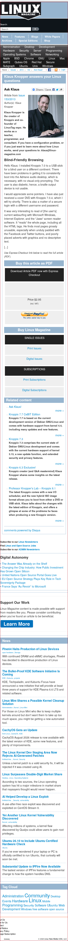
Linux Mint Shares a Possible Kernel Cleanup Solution (33, 702)
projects (17, 678)
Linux (11, 778)
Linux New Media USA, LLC (55, 939)
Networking (52, 54)
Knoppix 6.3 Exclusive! (22, 467)
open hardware (7, 652)
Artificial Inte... (7, 759)
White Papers (52, 36)
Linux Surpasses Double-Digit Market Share (32, 774)
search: (3, 24)
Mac (62, 58)
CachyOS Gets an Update (19, 730)
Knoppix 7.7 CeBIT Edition (24, 414)
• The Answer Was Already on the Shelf (23, 563)
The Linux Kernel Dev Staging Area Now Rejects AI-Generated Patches (29, 754)
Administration (7, 707)
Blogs (34, 36)
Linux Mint (23, 707)
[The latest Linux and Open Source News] (56, 69)
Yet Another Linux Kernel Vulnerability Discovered (28, 817)
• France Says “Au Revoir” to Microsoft (23, 586)
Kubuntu (10, 678)
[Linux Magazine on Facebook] (49, 69)
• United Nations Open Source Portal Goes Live (28, 575)
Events (6, 901)
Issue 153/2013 (14, 97)
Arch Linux (6, 733)
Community (37, 895)
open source (56, 909)
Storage (17, 652)
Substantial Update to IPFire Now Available (31, 866)
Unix (35, 66)
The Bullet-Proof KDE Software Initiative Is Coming (31, 672)
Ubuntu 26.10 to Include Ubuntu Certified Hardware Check (30, 842)
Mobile (46, 901)
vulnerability (24, 800)
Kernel (16, 707)
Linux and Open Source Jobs (20, 545)
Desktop (5, 778)
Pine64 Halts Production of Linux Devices (30, 649)
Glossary (7, 939)
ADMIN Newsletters (29, 549)
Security (22, 759)
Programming (12, 904)
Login (63, 69)
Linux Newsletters (28, 541)
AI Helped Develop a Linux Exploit (25, 797)
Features (20, 36)
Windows (47, 66)
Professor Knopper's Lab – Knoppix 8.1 (32, 488)
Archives (7, 40)
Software (35, 54)
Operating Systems (14, 54)
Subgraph (9, 66)
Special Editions (28, 40)
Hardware (20, 900)
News (5, 36)
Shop (47, 40)
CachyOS (14, 733)
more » (59, 410)
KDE (4, 678)
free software (40, 909)
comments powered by (22, 530)
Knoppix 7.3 (16, 439)
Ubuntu (23, 66)
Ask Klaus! (15, 407)
